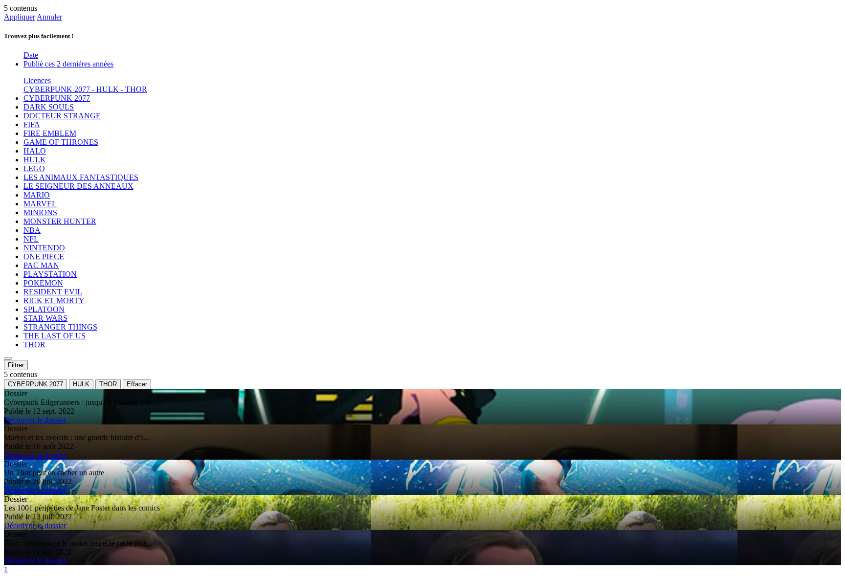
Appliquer (19, 17)
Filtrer (16, 365)
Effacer (137, 384)
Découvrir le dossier (35, 420)
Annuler (49, 17)
